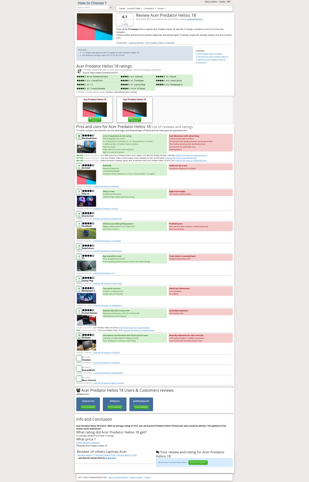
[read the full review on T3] (103, 273)
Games (122, 8)
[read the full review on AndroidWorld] (108, 373)
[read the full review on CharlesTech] (107, 218)
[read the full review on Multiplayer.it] (107, 305)
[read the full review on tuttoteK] (106, 186)
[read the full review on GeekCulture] (107, 251)
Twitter (147, 477)
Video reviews (211, 1)
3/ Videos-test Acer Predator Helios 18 (211, 59)
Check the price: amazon (88, 442)
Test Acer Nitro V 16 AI (126, 455)
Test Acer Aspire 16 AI (105, 455)
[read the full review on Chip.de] (105, 208)
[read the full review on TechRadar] (107, 241)
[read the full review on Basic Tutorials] (108, 383)
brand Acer (111, 458)
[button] (229, 1)
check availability (88, 407)
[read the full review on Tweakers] (106, 362)
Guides (222, 1)
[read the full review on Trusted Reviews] (134, 327)
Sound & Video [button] (133, 8)
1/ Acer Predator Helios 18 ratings (209, 54)
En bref (83, 50)
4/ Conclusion (201, 62)
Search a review (136, 477)
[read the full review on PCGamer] (106, 352)
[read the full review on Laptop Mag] (107, 283)
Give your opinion (198, 462)
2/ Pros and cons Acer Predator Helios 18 (212, 56)
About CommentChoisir (118, 477)
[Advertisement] (214, 79)
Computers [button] (149, 8)
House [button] (161, 8)
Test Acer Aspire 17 (85, 455)
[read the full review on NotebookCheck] (191, 155)
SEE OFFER (95, 120)
